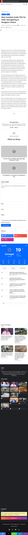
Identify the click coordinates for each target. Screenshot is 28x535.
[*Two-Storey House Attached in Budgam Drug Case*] (5, 405)
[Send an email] (18, 25)
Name (2, 203)
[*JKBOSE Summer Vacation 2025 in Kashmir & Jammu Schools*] (5, 285)
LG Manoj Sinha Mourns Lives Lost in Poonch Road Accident (6, 338)
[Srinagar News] (9, 4)
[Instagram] (17, 127)
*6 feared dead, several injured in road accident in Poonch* (7, 355)
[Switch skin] (24, 4)
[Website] (10, 127)
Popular (4, 268)
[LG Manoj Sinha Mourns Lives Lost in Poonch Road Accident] (7, 331)
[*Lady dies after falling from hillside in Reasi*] (23, 405)
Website (2, 214)
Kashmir (7, 11)
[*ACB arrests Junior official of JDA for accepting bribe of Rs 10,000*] (5, 297)
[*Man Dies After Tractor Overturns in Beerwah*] (5, 394)
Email (2, 209)
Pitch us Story (14, 139)
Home (3, 11)
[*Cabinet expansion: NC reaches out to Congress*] (23, 394)
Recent (13, 268)
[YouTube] (16, 127)
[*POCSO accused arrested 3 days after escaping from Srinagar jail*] (5, 400)
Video (8, 14)
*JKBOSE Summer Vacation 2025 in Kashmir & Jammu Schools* (18, 284)
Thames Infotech (14, 526)
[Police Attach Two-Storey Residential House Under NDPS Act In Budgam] (14, 394)
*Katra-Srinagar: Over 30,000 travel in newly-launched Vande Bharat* (17, 291)
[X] (14, 127)
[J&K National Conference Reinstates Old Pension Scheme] (5, 280)
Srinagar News (14, 25)
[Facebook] (12, 127)
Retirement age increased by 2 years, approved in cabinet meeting (18, 273)
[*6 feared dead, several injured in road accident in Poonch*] (7, 348)
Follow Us (14, 518)
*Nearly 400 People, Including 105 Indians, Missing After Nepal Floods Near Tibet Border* (20, 356)
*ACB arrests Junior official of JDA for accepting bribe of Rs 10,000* (18, 296)
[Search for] (26, 4)
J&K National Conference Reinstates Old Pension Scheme (17, 279)
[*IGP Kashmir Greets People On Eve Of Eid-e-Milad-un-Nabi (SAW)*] (14, 405)
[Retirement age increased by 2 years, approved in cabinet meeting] (5, 274)
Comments (22, 268)
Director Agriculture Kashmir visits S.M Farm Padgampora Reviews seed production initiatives (20, 339)
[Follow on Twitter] (17, 25)
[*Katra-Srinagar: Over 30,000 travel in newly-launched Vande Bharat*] (5, 291)
